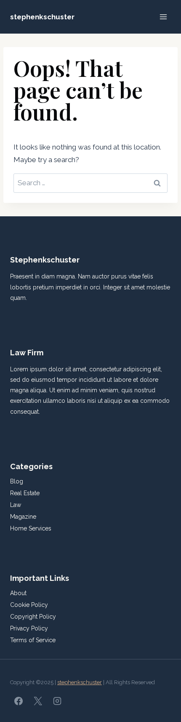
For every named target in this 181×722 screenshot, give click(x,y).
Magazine (23, 516)
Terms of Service (33, 640)
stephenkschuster (79, 682)
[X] (37, 701)
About (18, 593)
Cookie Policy (29, 604)
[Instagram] (57, 701)
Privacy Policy (29, 628)
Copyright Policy (33, 616)
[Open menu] (163, 16)
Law (15, 504)
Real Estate (25, 493)
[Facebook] (18, 701)
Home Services (30, 528)
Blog (16, 481)
